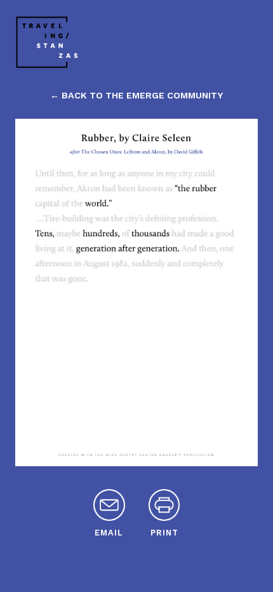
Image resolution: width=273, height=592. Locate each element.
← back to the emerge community (136, 95)
